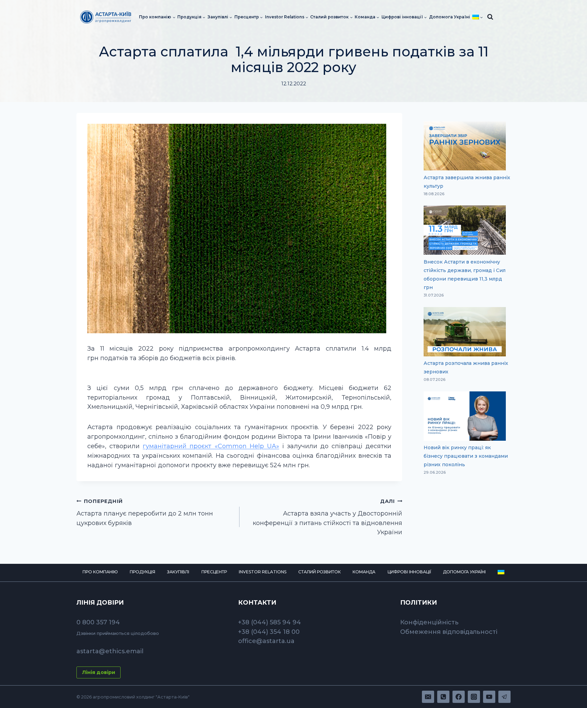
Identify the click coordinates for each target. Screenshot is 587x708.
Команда (364, 571)
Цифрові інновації (409, 571)
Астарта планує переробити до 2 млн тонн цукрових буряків (144, 512)
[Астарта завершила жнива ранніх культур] (465, 146)
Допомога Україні (449, 17)
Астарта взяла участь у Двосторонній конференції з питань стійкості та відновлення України (327, 517)
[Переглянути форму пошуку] (490, 17)
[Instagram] (474, 697)
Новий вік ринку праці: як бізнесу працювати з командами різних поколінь (466, 456)
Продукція (142, 571)
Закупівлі (178, 571)
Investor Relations (262, 571)
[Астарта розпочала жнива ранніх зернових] (465, 331)
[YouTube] (489, 697)
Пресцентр (214, 571)
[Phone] (443, 697)
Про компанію (100, 571)
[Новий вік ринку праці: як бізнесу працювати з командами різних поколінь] (465, 416)
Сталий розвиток (319, 571)
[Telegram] (504, 697)
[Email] (428, 697)
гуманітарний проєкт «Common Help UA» (211, 446)
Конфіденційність (429, 622)
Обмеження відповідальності (448, 632)
